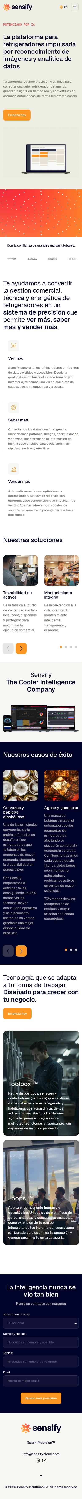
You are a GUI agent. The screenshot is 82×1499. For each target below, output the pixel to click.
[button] (8, 648)
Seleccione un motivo (16, 1314)
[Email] (44, 1460)
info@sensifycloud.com (41, 1454)
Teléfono (8, 1353)
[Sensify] (41, 1428)
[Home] (17, 7)
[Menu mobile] (75, 7)
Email (6, 1372)
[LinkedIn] (38, 1460)
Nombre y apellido (14, 1334)
